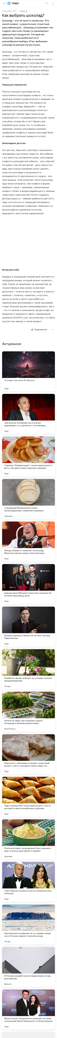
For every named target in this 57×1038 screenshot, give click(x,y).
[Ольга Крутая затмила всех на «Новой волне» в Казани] (28, 882)
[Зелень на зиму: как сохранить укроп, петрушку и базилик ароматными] (28, 712)
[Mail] (9, 3)
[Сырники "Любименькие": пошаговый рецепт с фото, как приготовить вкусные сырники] (28, 456)
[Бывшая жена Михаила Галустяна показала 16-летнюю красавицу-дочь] (28, 584)
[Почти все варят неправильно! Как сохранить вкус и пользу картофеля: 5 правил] (28, 839)
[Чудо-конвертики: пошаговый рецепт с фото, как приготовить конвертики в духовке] (28, 797)
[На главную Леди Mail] (15, 3)
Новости (23, 11)
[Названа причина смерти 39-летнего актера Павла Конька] (28, 626)
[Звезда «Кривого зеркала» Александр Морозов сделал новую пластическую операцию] (28, 541)
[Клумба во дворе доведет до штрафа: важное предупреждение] (28, 669)
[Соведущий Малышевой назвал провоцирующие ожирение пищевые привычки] (28, 499)
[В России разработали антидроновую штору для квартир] (28, 967)
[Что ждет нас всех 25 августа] (28, 371)
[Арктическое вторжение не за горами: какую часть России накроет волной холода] (28, 924)
